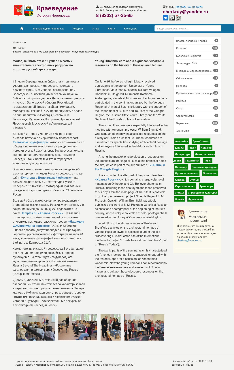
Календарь (130, 28)
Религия (196, 100)
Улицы (179, 192)
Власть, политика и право (196, 40)
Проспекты (210, 173)
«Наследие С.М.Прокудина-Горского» (48, 223)
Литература (182, 154)
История (196, 48)
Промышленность (187, 173)
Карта (111, 28)
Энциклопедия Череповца (48, 28)
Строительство (196, 115)
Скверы (180, 179)
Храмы (179, 199)
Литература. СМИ (196, 63)
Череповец (196, 123)
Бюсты (179, 147)
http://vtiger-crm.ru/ (130, 368)
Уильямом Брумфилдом (30, 142)
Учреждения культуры (202, 192)
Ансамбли (181, 141)
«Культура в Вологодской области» (46, 177)
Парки (208, 160)
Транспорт (206, 186)
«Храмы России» (107, 179)
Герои (192, 147)
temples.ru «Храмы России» (42, 213)
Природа (196, 85)
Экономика (196, 130)
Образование (196, 78)
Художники (195, 199)
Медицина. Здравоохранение (196, 70)
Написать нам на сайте (189, 6)
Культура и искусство (196, 55)
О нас (95, 28)
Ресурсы (78, 28)
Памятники (192, 160)
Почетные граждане (204, 167)
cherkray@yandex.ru (189, 240)
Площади (181, 167)
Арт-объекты (201, 141)
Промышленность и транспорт (196, 93)
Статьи (194, 179)
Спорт (196, 108)
